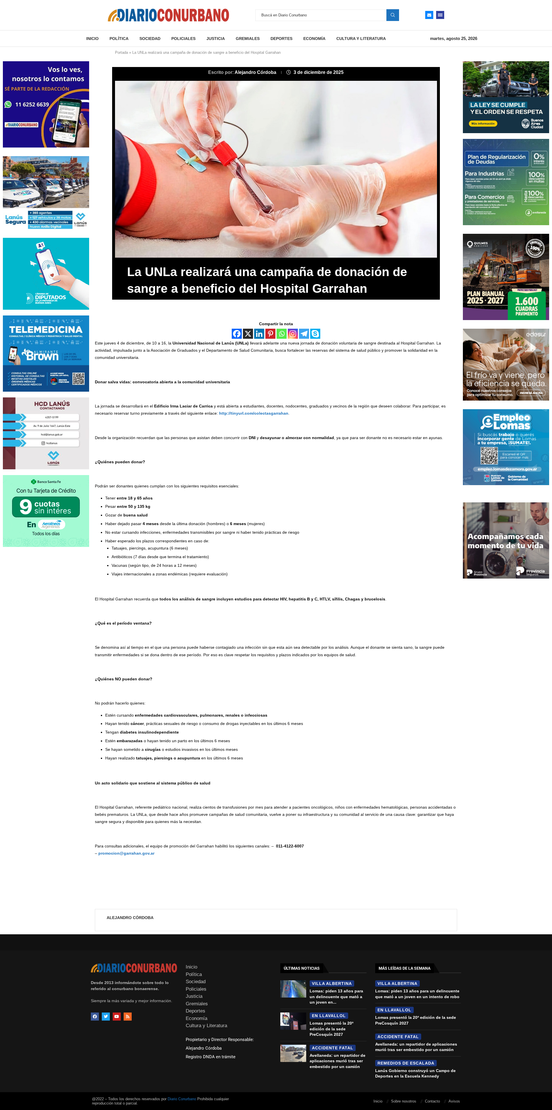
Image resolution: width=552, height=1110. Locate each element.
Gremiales (248, 38)
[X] (248, 334)
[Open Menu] (440, 15)
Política (119, 38)
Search (392, 15)
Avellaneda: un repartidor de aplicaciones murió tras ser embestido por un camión (337, 1061)
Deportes (281, 38)
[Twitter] (106, 1017)
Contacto (432, 1101)
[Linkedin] (259, 334)
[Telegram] (304, 334)
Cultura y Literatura (361, 38)
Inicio (92, 38)
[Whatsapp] (282, 334)
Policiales (183, 38)
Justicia (215, 38)
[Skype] (315, 334)
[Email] (429, 15)
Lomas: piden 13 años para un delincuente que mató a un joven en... (336, 996)
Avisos (454, 1101)
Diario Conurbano (182, 1099)
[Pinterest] (270, 334)
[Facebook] (237, 334)
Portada (121, 52)
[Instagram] (293, 334)
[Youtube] (117, 1017)
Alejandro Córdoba (256, 72)
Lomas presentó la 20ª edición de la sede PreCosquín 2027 (331, 1029)
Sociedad (149, 38)
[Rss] (128, 1017)
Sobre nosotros (403, 1101)
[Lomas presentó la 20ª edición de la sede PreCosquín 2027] (293, 1021)
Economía (314, 38)
